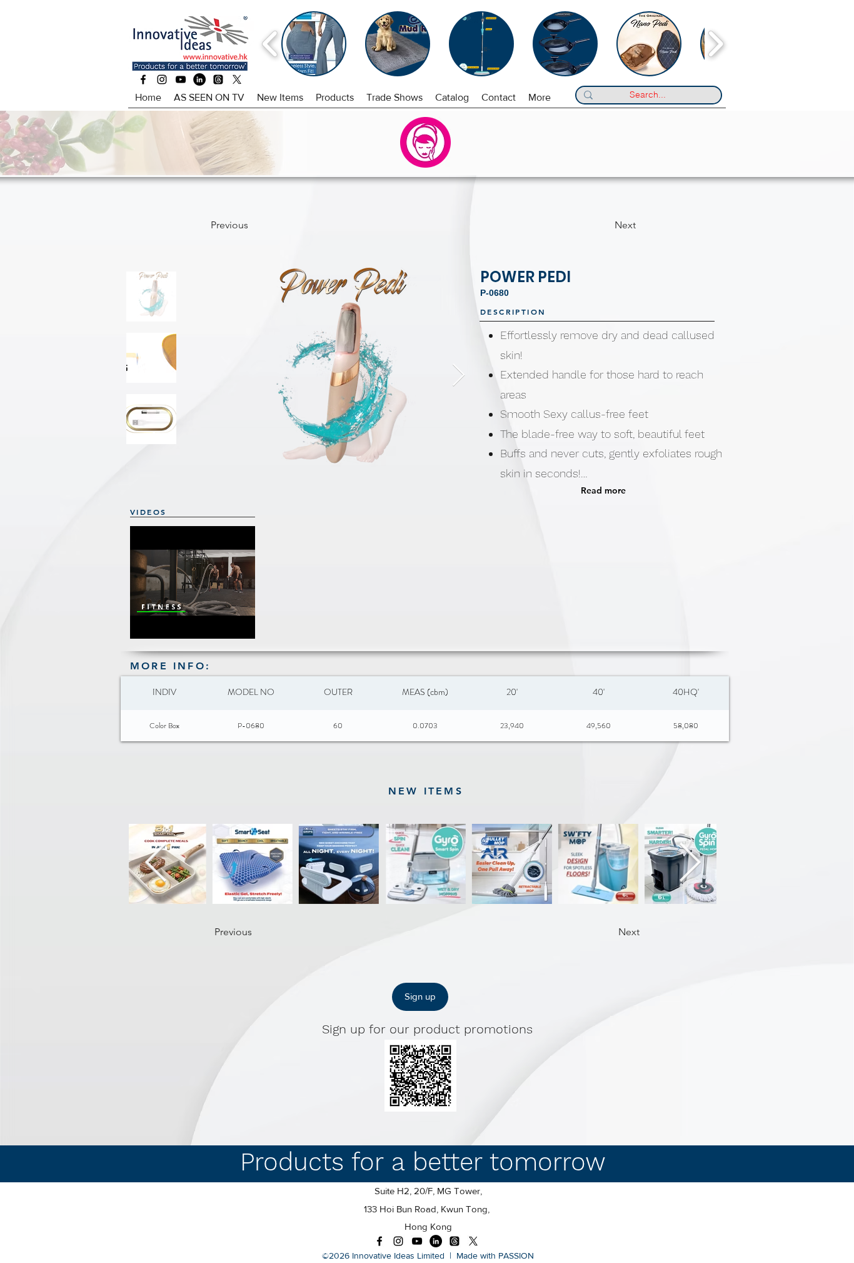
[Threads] (218, 79)
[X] (237, 79)
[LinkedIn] (199, 79)
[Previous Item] (155, 864)
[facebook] (143, 79)
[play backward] (270, 43)
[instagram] (162, 79)
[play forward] (715, 43)
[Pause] (146, 622)
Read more (603, 490)
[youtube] (180, 79)
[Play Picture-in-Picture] (251, 622)
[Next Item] (458, 375)
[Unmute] (167, 622)
